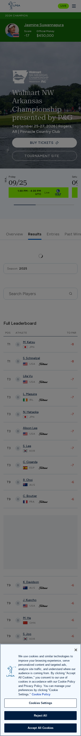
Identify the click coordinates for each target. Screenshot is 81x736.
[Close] (76, 650)
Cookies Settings (40, 703)
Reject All (40, 715)
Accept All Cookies (40, 728)
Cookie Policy (41, 694)
